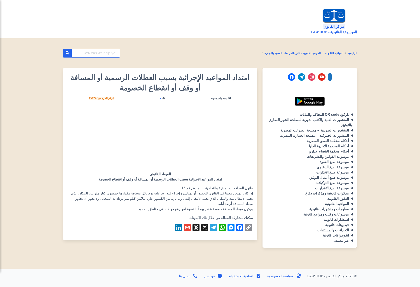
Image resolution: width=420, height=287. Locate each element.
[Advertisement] (160, 139)
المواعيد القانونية (334, 53)
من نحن (209, 276)
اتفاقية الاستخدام (241, 276)
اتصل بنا (184, 276)
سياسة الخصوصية (280, 276)
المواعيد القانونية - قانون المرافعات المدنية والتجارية (292, 53)
